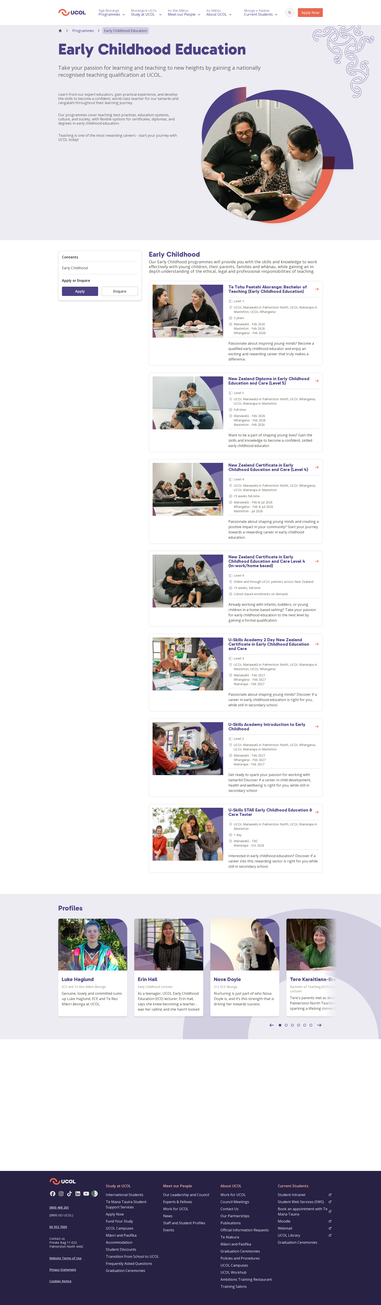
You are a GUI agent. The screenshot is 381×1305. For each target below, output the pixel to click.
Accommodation (119, 1242)
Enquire (119, 291)
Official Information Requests (244, 1230)
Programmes (83, 30)
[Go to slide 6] (311, 1025)
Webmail (285, 1228)
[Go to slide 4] (298, 1025)
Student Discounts (121, 1249)
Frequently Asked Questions (129, 1263)
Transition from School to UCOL (132, 1256)
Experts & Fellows (177, 1201)
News (167, 1215)
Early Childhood (75, 267)
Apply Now (310, 12)
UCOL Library (289, 1235)
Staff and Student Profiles (184, 1223)
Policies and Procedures (240, 1258)
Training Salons (233, 1286)
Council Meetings (234, 1201)
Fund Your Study (119, 1221)
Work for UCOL (176, 1208)
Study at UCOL (118, 1185)
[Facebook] (52, 1193)
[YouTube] (86, 1193)
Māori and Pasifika (121, 1235)
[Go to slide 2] (286, 1025)
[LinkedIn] (78, 1193)
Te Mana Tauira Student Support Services (126, 1204)
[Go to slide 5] (304, 1025)
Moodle (284, 1221)
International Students (124, 1194)
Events (168, 1230)
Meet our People (177, 1185)
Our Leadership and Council (186, 1194)
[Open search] (289, 12)
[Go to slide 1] (280, 1025)
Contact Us (229, 1208)
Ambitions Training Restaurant (246, 1279)
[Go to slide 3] (292, 1025)
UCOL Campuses (119, 1228)
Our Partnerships (234, 1215)
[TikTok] (69, 1193)
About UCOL (230, 1185)
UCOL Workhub (233, 1272)
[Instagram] (61, 1193)
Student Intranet (291, 1194)
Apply (80, 291)
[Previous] (271, 1025)
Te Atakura (229, 1237)
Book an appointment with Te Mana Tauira (302, 1211)
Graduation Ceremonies (125, 1270)
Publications (230, 1223)
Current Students (293, 1185)
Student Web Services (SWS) (301, 1201)
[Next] (319, 1025)
